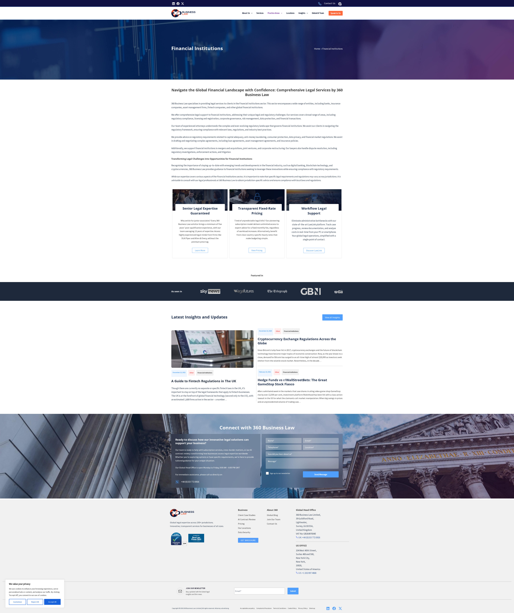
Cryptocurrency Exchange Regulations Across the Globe (297, 341)
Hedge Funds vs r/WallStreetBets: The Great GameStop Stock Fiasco (292, 382)
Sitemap (312, 608)
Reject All (35, 602)
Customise (17, 602)
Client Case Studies (246, 515)
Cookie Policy (292, 608)
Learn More (200, 250)
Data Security (244, 532)
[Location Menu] (340, 4)
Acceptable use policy (247, 608)
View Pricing (256, 250)
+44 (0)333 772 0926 (190, 481)
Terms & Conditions (279, 608)
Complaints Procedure (263, 608)
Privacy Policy (303, 608)
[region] (34, 594)
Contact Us (329, 3)
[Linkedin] (173, 3)
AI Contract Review (246, 519)
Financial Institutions (205, 373)
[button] (251, 13)
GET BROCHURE (248, 540)
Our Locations (244, 528)
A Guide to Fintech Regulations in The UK (204, 381)
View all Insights (332, 317)
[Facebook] (178, 3)
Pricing (241, 523)
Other (192, 373)
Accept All (52, 602)
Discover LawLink (314, 250)
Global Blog (272, 515)
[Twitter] (182, 3)
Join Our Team (273, 519)
